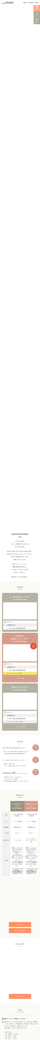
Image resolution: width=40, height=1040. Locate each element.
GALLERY (30, 2)
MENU (25, 2)
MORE (36, 2)
